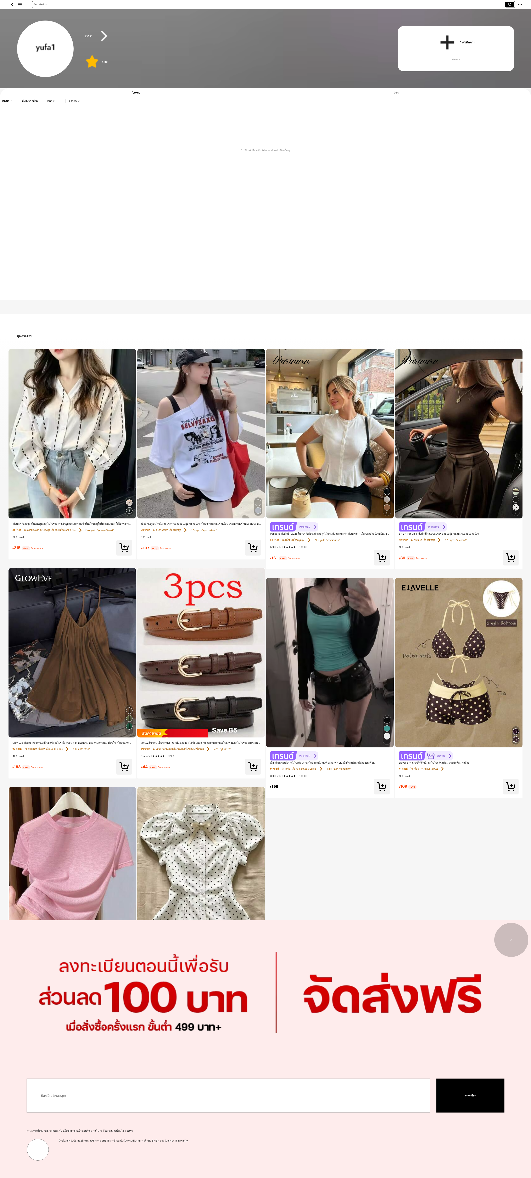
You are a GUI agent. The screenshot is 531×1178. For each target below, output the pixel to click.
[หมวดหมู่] (19, 4)
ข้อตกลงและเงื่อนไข (113, 1130)
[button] (12, 4)
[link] (45, 49)
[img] (201, 733)
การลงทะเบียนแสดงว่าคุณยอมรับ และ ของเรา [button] (80, 1130)
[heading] (233, 36)
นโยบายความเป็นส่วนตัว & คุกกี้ (80, 1130)
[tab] (133, 92)
